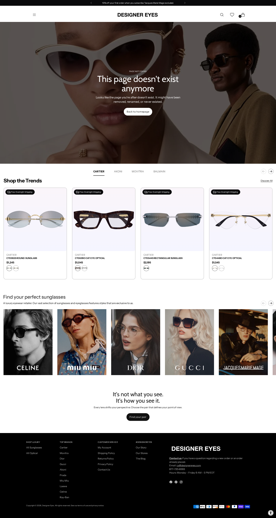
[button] (28, 342)
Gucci (63, 464)
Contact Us (104, 469)
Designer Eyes (48, 505)
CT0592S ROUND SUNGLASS (21, 258)
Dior (62, 458)
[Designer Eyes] (138, 14)
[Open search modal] (222, 15)
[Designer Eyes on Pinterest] (176, 482)
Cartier (63, 447)
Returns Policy (106, 458)
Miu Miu (64, 480)
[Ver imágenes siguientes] (270, 303)
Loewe (63, 486)
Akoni (63, 469)
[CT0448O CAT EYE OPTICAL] (240, 219)
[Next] (184, 2)
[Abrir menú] (34, 15)
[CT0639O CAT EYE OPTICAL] (103, 219)
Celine (63, 491)
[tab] (98, 171)
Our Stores (142, 453)
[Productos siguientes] (270, 171)
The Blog (141, 458)
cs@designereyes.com (189, 465)
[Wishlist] (232, 15)
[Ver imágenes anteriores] (263, 303)
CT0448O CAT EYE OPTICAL (227, 258)
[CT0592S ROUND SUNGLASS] (35, 219)
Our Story (141, 447)
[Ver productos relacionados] (9, 369)
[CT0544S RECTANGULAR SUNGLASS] (172, 219)
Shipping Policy (106, 453)
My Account (104, 447)
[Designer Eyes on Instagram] (181, 482)
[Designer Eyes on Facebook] (171, 482)
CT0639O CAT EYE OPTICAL (90, 258)
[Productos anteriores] (263, 171)
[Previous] (91, 2)
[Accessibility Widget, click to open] (270, 512)
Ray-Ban (64, 497)
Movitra (64, 453)
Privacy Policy (105, 464)
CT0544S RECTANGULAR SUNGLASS (163, 258)
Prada (63, 475)
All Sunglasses (34, 447)
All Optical (32, 453)
